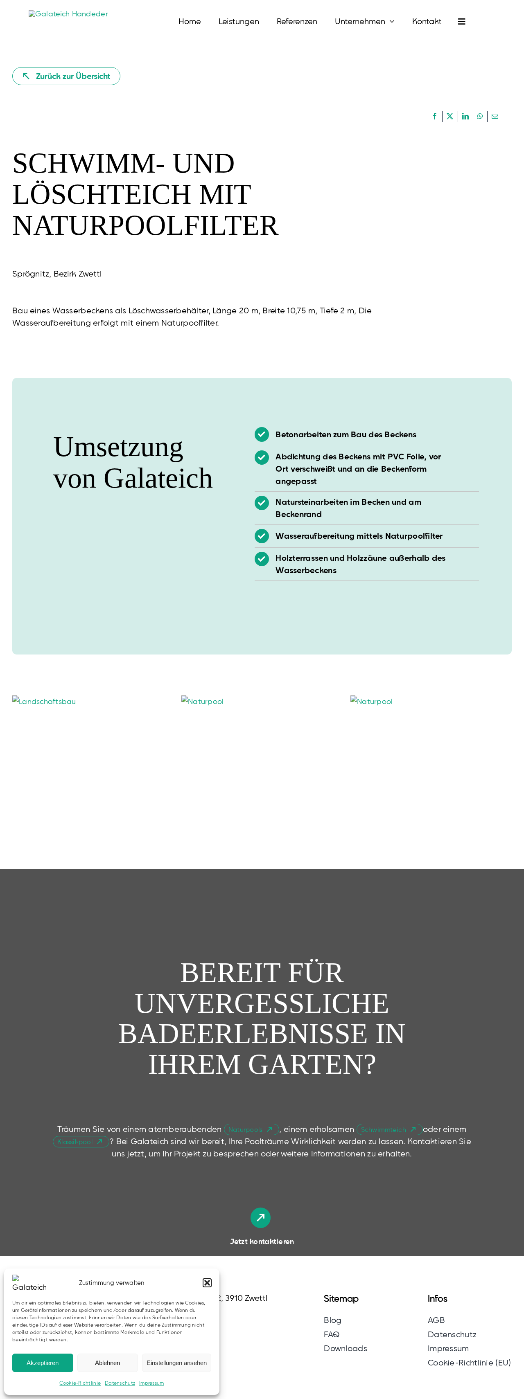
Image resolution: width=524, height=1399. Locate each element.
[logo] (68, 13)
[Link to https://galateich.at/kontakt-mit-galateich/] (261, 1218)
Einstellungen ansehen (177, 1362)
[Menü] (453, 21)
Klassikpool (75, 1142)
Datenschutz (120, 1383)
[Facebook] (434, 116)
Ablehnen (107, 1362)
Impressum (151, 1383)
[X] (450, 116)
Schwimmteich (383, 1129)
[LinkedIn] (465, 116)
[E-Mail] (495, 116)
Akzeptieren (43, 1362)
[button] (207, 1283)
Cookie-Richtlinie (80, 1383)
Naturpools (245, 1129)
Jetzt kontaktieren (262, 1241)
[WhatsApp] (480, 116)
